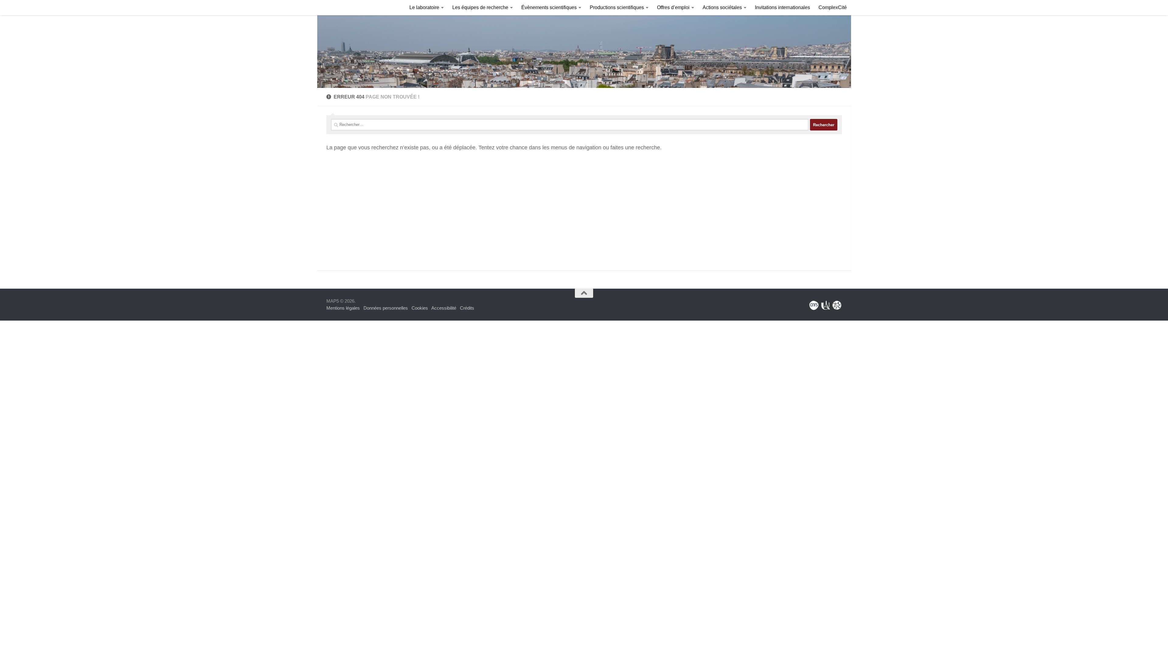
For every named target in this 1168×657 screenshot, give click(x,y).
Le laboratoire (424, 7)
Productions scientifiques (617, 7)
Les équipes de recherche (480, 7)
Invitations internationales (782, 7)
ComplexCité (833, 7)
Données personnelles (385, 308)
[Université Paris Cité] (825, 305)
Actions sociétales (722, 7)
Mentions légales (343, 308)
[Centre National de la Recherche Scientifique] (814, 305)
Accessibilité (443, 308)
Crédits (467, 308)
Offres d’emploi (673, 7)
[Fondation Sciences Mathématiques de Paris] (837, 305)
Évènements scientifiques (549, 7)
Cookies (420, 308)
